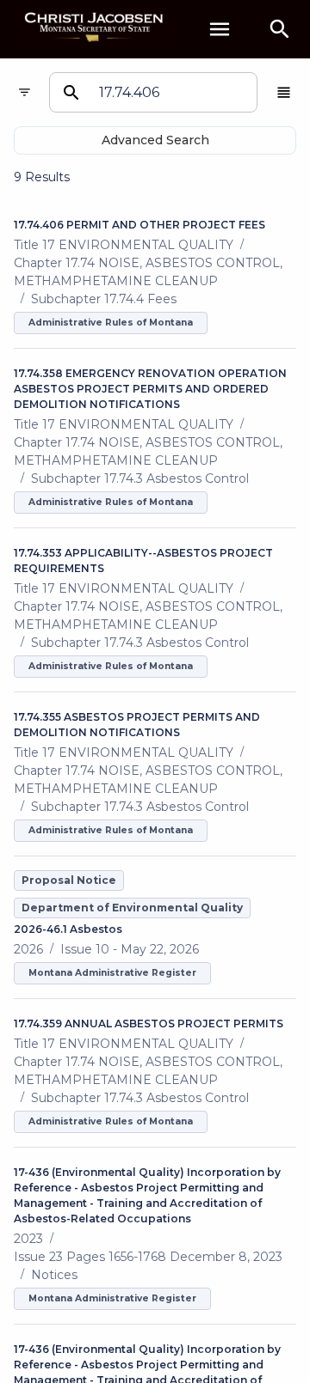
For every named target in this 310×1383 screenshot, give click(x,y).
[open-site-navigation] (219, 29)
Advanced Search (155, 140)
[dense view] (283, 92)
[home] (95, 29)
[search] (280, 29)
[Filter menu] (24, 92)
